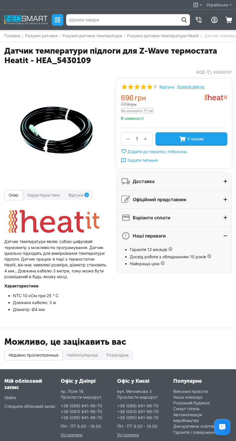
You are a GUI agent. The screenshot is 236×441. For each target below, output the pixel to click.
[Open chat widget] (222, 427)
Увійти (10, 397)
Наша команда (187, 397)
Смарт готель (186, 408)
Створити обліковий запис (30, 406)
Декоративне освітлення (197, 426)
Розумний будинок (191, 402)
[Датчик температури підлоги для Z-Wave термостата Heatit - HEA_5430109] (56, 131)
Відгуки (166, 86)
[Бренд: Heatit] (215, 97)
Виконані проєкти (190, 391)
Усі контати (71, 434)
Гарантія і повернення (194, 432)
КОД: (201, 72)
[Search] (184, 20)
